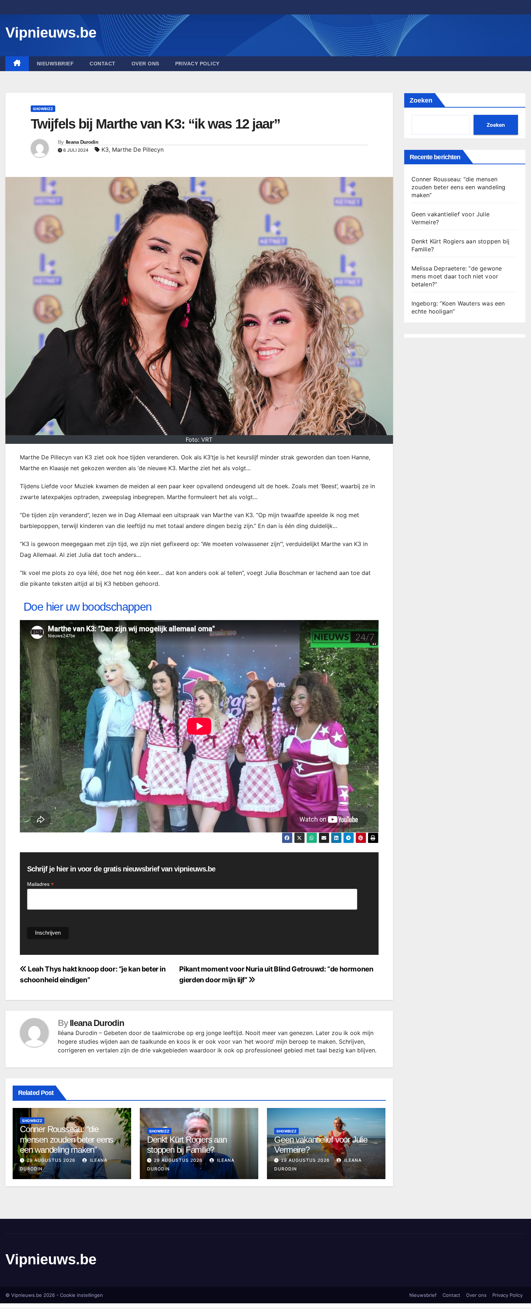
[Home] (17, 63)
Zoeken (421, 100)
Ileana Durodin (82, 142)
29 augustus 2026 (51, 1160)
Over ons (145, 63)
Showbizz (43, 109)
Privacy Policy (197, 63)
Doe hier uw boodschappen (87, 606)
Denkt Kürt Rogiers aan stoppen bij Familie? (187, 1145)
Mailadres (40, 884)
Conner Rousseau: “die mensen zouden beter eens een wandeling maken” (66, 1139)
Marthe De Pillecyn (138, 149)
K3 (105, 149)
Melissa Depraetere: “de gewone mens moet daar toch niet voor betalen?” (456, 276)
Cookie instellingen (81, 1295)
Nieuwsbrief (55, 63)
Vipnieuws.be (50, 32)
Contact (103, 63)
